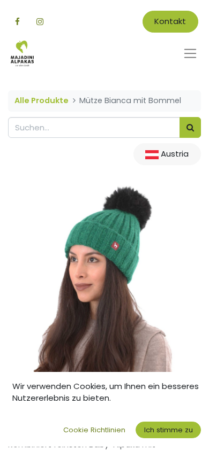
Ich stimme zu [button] (168, 430)
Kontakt (170, 21)
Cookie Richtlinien (94, 430)
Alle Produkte (41, 100)
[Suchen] (190, 127)
